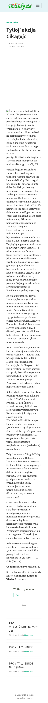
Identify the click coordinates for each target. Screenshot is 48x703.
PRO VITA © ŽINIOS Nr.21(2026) (23, 626)
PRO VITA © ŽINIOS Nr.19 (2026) (21, 665)
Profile (18, 595)
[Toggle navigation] (38, 5)
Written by (16, 43)
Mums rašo (12, 22)
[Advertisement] (24, 78)
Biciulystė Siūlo (15, 635)
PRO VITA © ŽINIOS (21, 647)
